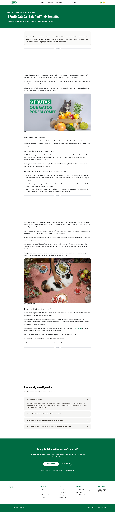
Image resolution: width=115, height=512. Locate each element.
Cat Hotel (79, 492)
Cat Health (50, 2)
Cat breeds (62, 492)
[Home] (13, 2)
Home (8, 12)
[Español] (104, 2)
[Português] (101, 2)
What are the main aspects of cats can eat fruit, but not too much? (44, 414)
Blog (13, 12)
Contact (43, 497)
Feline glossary (63, 495)
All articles (62, 490)
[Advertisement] (57, 60)
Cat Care (67, 2)
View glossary (66, 463)
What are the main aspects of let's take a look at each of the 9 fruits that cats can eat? (49, 426)
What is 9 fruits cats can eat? (34, 399)
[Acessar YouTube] (104, 490)
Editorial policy (45, 495)
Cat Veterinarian (81, 495)
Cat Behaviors (58, 2)
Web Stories (62, 497)
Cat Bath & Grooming (83, 490)
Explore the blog (50, 464)
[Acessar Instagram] (100, 490)
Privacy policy (91, 507)
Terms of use (102, 507)
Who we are (44, 490)
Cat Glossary (75, 2)
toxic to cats (78, 328)
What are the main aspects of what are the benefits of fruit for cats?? (45, 420)
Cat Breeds (41, 2)
